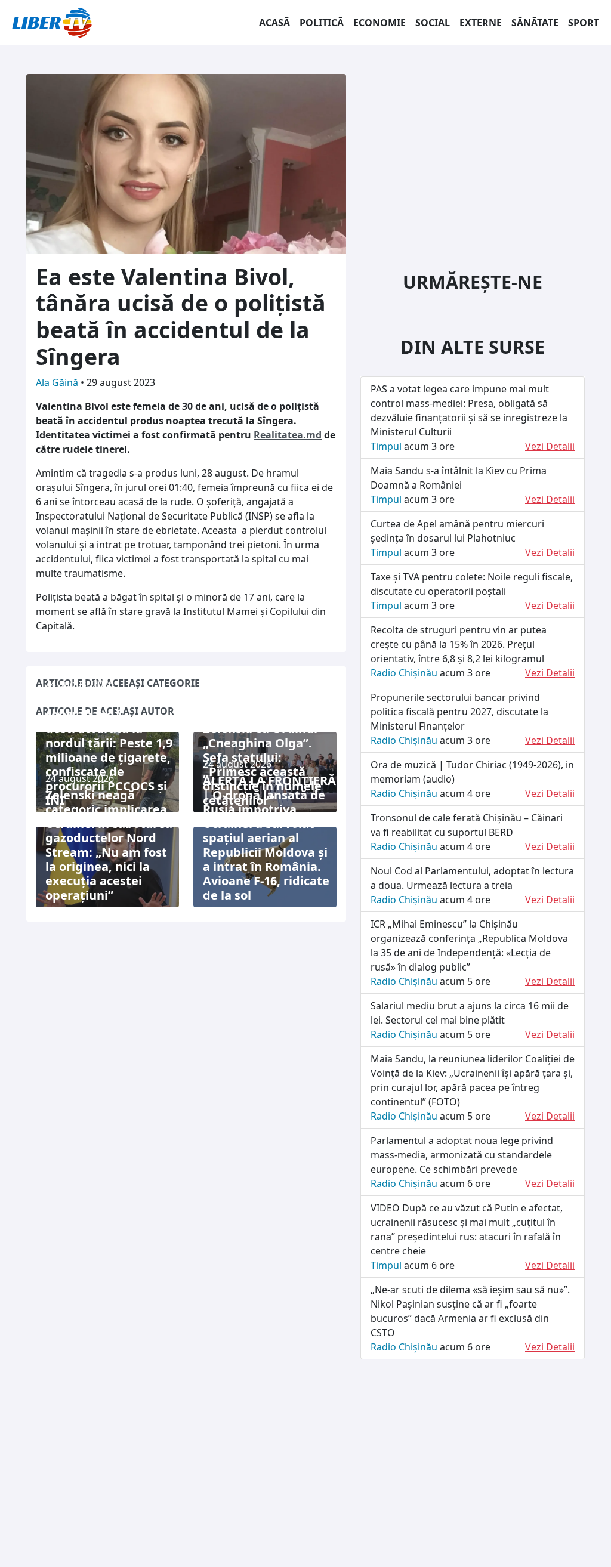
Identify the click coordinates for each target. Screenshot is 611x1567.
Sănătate (534, 22)
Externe (480, 22)
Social (432, 22)
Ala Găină (58, 382)
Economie (379, 22)
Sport (583, 22)
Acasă (274, 22)
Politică (322, 22)
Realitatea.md (288, 434)
